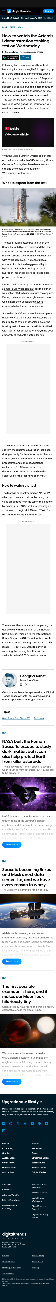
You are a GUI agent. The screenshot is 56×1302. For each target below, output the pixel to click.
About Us (6, 1184)
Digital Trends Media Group (16, 1283)
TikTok (32, 1123)
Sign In (48, 11)
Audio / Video (9, 1158)
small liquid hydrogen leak (19, 288)
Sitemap (35, 1267)
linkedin (21, 685)
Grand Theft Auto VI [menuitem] (10, 18)
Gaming (6, 1153)
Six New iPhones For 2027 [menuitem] (31, 18)
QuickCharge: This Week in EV (16, 718)
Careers (5, 1255)
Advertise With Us (10, 1195)
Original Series (39, 1172)
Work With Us (8, 1261)
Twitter (18, 1123)
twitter (26, 685)
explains (30, 467)
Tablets (35, 1143)
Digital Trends (15, 14)
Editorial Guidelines (11, 1200)
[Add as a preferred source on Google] (10, 57)
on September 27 (30, 78)
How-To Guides (39, 1167)
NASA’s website (28, 505)
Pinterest (39, 1123)
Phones (5, 1143)
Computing (7, 1148)
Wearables (37, 1148)
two (16, 65)
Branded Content (39, 1192)
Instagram (10, 1123)
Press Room (37, 1261)
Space (35, 1153)
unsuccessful (26, 65)
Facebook (3, 1123)
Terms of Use (8, 1273)
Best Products (38, 1162)
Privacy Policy (38, 1255)
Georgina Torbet (11, 52)
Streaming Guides (40, 1158)
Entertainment (9, 1167)
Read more (12, 844)
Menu (3, 11)
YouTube (25, 1123)
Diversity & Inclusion (11, 1267)
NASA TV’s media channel (31, 655)
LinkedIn (46, 1123)
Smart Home (8, 1162)
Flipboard (3, 1130)
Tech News (39, 718)
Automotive (8, 1172)
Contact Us (7, 1189)
